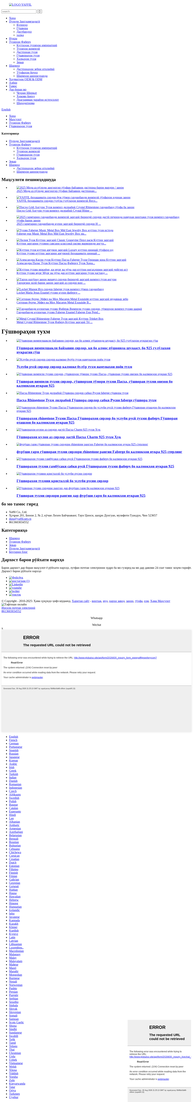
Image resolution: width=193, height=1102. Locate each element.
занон (129, 601)
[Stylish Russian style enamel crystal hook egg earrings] (54, 473)
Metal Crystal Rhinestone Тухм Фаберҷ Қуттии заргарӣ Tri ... (55, 322)
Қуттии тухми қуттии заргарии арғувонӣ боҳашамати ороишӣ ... (58, 253)
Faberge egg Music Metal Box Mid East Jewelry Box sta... (51, 233)
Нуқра (13, 38)
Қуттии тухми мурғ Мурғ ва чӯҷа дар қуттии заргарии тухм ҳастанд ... (62, 273)
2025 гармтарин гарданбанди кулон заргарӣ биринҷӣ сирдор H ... (59, 223)
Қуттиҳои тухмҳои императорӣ (37, 45)
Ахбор (13, 82)
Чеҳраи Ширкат (27, 92)
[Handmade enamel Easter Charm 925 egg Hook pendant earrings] (58, 429)
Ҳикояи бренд (26, 96)
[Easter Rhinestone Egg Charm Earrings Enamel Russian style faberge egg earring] (72, 393)
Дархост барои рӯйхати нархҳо (21, 571)
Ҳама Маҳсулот (160, 601)
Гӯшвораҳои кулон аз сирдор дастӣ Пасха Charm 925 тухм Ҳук (69, 437)
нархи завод (117, 601)
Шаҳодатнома (25, 103)
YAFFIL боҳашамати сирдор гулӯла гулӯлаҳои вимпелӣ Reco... (57, 200)
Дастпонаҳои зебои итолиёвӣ (35, 69)
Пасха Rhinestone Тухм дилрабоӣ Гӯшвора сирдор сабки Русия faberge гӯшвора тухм (86, 400)
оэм (146, 601)
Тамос (13, 86)
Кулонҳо (22, 24)
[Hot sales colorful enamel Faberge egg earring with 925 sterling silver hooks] (68, 488)
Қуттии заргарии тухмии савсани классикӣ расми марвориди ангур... (61, 243)
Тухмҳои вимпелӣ (28, 48)
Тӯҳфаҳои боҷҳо (27, 72)
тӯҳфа (138, 601)
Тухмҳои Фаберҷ (20, 41)
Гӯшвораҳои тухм (28, 55)
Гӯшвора (22, 28)
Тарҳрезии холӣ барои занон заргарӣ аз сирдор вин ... (51, 282)
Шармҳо (14, 65)
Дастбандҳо (24, 31)
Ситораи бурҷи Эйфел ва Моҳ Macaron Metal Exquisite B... (54, 302)
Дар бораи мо (17, 89)
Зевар (20, 62)
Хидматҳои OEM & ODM (25, 79)
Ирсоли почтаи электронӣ (18, 607)
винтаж (96, 601)
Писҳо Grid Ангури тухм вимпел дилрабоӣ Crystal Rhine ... (54, 210)
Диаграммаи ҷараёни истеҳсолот (38, 99)
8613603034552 (11, 611)
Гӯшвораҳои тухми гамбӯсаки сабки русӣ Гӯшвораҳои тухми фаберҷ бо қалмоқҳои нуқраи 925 (95, 466)
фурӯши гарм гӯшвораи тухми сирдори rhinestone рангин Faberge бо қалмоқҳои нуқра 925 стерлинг (99, 452)
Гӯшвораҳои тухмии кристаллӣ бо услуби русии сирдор (62, 481)
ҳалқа (20, 35)
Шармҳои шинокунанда (32, 75)
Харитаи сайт (80, 601)
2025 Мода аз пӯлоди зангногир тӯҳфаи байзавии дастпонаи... (57, 191)
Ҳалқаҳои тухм (26, 58)
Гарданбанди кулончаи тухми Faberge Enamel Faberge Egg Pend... (58, 312)
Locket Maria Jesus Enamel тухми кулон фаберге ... (48, 292)
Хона (12, 18)
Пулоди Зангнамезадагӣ (24, 21)
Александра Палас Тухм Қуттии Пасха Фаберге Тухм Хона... (56, 263)
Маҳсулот (15, 119)
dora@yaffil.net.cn (20, 518)
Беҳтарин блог (18, 551)
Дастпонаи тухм (27, 52)
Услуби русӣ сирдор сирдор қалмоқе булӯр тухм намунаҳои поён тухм (74, 367)
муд (105, 601)
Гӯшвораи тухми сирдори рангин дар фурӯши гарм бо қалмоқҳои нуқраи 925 (81, 496)
